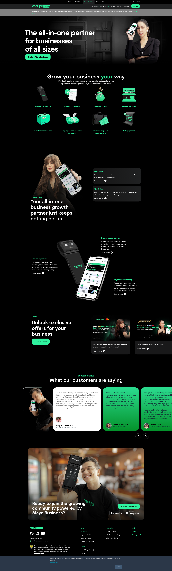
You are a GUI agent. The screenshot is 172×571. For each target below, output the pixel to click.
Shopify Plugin (111, 531)
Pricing (134, 531)
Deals (113, 6)
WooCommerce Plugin (113, 535)
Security (126, 6)
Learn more (97, 351)
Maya (69, 2)
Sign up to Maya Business (129, 506)
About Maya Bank (87, 550)
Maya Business (88, 2)
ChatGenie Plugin (112, 538)
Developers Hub (137, 535)
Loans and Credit (86, 538)
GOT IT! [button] (118, 567)
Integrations (104, 6)
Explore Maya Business (38, 57)
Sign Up (135, 6)
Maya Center (100, 2)
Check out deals (40, 341)
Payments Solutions (87, 535)
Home (82, 528)
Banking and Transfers (88, 541)
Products (95, 6)
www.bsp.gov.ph (39, 553)
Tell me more (53, 563)
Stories (119, 6)
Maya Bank (78, 2)
